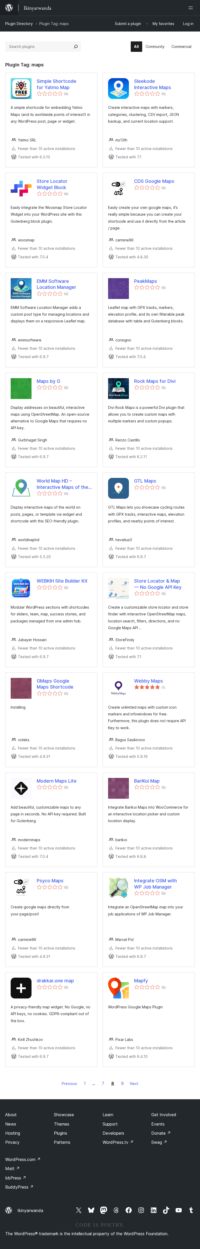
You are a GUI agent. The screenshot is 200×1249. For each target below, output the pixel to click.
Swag (159, 1142)
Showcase (64, 1114)
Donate (161, 1133)
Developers (113, 1133)
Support (110, 1124)
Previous (69, 1083)
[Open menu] (191, 8)
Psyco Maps (50, 880)
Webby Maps (148, 681)
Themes (61, 1124)
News (10, 1124)
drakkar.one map (55, 980)
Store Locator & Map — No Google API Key (158, 584)
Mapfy (141, 980)
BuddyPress (19, 1187)
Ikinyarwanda (30, 1210)
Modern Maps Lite (57, 781)
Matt (12, 1168)
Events (158, 1124)
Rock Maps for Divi (155, 381)
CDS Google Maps (154, 181)
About (11, 1114)
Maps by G (48, 381)
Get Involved (163, 1114)
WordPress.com (23, 1159)
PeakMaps (145, 281)
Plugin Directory (19, 23)
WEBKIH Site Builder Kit (62, 581)
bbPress (15, 1178)
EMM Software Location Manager (56, 284)
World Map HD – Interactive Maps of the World (62, 484)
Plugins (60, 1133)
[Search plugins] (76, 46)
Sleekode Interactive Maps (152, 84)
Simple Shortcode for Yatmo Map (56, 84)
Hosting (12, 1133)
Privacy (12, 1142)
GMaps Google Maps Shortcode (55, 684)
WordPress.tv (118, 1142)
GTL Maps (145, 481)
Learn (108, 1114)
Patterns (62, 1142)
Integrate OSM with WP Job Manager (155, 883)
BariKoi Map (147, 781)
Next (134, 1083)
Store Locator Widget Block (52, 184)
